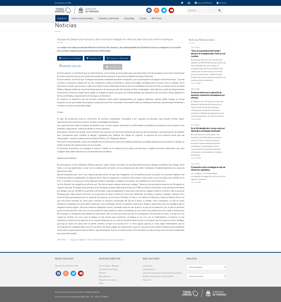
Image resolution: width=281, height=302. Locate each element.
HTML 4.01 (99, 297)
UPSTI (101, 283)
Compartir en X (94, 58)
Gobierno (62, 18)
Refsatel (102, 273)
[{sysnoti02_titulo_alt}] (70, 65)
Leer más (195, 83)
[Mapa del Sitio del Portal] (188, 3)
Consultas (129, 18)
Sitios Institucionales (82, 18)
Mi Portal (222, 3)
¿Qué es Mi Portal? (204, 3)
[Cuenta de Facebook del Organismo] (149, 10)
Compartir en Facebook (71, 58)
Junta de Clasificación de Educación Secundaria (162, 273)
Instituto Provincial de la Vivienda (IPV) (158, 276)
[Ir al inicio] (182, 3)
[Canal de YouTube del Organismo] (171, 10)
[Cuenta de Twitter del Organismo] (164, 10)
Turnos (143, 18)
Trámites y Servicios (108, 18)
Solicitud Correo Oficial (108, 269)
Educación (147, 280)
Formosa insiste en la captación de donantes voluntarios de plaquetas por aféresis (208, 95)
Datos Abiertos (105, 276)
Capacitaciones (149, 269)
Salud (82, 240)
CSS (91, 297)
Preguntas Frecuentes (108, 280)
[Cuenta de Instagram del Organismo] (156, 10)
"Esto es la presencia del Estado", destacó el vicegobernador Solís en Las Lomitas (208, 53)
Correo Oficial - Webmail (109, 266)
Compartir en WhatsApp (118, 58)
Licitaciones (148, 266)
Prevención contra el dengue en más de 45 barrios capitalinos (208, 168)
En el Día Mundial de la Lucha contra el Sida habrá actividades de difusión (208, 129)
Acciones (113, 67)
